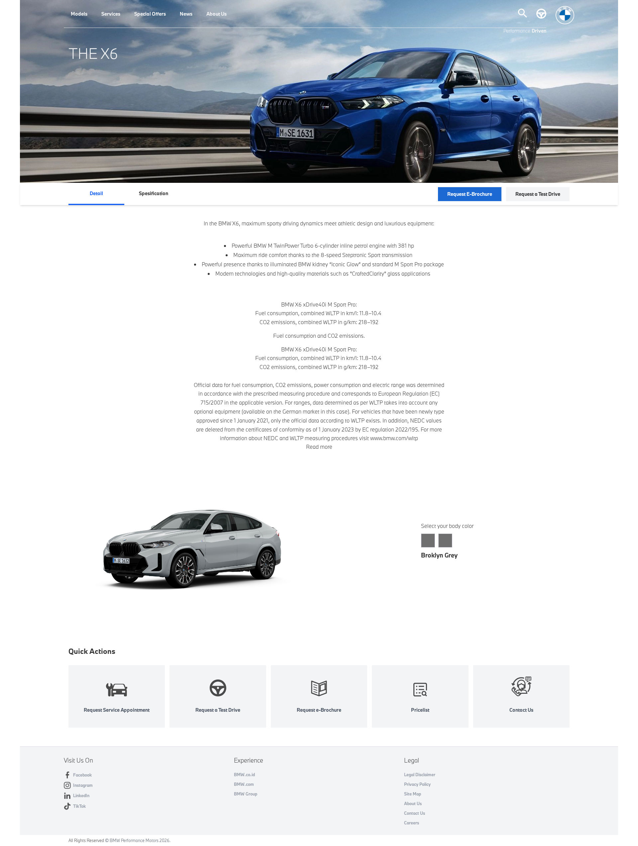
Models (79, 14)
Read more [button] (319, 446)
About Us (216, 14)
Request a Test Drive (537, 194)
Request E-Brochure (469, 194)
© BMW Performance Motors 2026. (137, 840)
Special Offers (150, 14)
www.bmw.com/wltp (394, 437)
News (186, 14)
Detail (96, 193)
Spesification (153, 193)
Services (110, 14)
